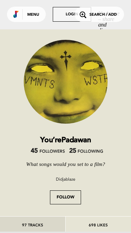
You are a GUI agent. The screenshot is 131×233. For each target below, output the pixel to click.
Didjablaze (65, 179)
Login (72, 14)
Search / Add (103, 15)
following (86, 152)
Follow (65, 197)
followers (48, 152)
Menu (33, 15)
